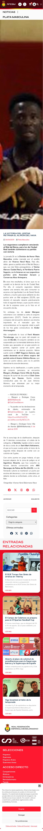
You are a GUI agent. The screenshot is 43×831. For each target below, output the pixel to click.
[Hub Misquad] (34, 4)
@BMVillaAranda (14, 400)
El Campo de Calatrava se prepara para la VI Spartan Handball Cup (21, 619)
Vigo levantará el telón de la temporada (18, 701)
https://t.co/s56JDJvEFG (17, 417)
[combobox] (18, 510)
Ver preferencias (21, 821)
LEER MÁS (8, 590)
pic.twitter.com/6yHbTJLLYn (18, 420)
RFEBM (11, 4)
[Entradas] (20, 4)
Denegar (21, 815)
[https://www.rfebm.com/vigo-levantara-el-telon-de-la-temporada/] (21, 687)
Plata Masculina (16, 17)
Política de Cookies (11, 826)
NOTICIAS (9, 12)
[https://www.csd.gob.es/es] (10, 740)
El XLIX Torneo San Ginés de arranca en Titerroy (18, 575)
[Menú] (41, 4)
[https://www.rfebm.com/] (3, 4)
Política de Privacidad (23, 826)
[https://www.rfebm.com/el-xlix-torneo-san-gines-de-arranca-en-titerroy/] (21, 562)
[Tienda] (24, 4)
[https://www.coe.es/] (36, 740)
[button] (39, 786)
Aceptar (21, 809)
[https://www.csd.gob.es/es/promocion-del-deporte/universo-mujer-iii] (25, 740)
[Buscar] (34, 510)
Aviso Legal (34, 826)
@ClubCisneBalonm (15, 402)
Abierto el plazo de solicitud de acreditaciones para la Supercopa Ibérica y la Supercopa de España (20, 661)
